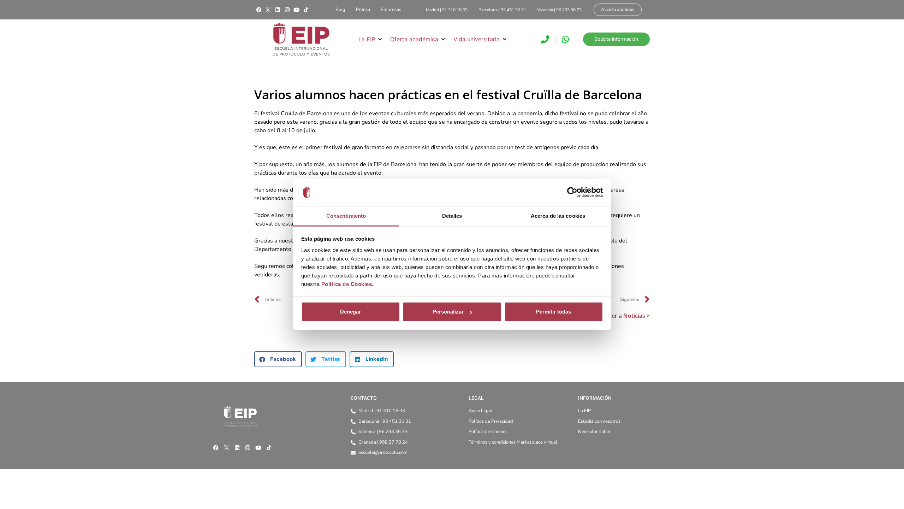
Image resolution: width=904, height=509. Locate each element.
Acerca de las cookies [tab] (558, 216)
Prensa (363, 9)
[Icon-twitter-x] (268, 10)
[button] (371, 39)
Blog (340, 9)
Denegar (350, 312)
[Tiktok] (306, 10)
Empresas (391, 9)
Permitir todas (553, 312)
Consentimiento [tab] (346, 216)
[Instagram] (287, 10)
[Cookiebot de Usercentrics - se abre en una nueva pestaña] (572, 192)
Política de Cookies (346, 284)
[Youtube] (296, 10)
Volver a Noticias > (625, 316)
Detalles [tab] (452, 216)
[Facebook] (259, 10)
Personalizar (448, 312)
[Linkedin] (277, 10)
